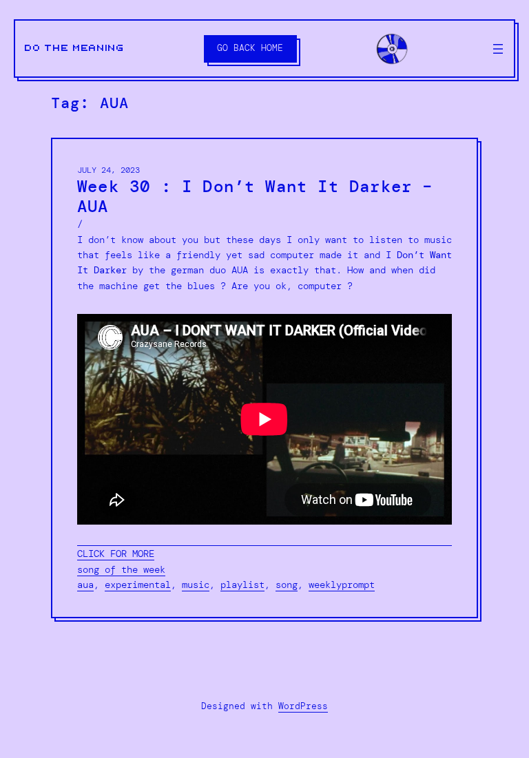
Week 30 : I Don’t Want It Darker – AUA (255, 196)
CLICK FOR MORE (115, 553)
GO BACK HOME (250, 48)
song (287, 584)
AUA (85, 584)
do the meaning (75, 48)
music (195, 584)
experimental (138, 584)
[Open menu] (498, 49)
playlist (242, 584)
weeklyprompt (342, 584)
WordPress (303, 706)
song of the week (121, 569)
